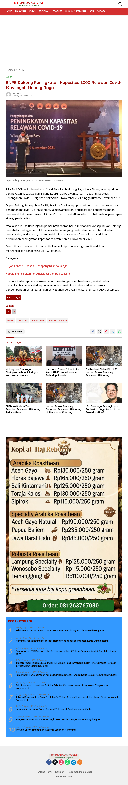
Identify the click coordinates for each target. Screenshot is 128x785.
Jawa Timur (38, 320)
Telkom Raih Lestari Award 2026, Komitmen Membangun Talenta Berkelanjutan (60, 630)
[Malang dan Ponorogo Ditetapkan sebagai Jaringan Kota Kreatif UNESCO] (24, 356)
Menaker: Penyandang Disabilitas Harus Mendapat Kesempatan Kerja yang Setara (62, 640)
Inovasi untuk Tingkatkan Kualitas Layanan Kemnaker (46, 729)
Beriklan (59, 771)
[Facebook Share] (93, 331)
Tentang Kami (44, 771)
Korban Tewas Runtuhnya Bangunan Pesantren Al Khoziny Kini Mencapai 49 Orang (63, 409)
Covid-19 (22, 320)
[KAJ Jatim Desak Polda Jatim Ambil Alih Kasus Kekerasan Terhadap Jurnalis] (64, 356)
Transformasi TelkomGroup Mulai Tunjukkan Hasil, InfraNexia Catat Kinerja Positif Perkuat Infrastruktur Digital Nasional (66, 664)
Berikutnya (13, 297)
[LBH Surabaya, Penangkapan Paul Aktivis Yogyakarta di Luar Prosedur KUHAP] (104, 393)
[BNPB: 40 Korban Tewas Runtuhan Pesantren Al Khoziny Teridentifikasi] (24, 393)
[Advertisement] (64, 39)
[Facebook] (49, 762)
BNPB (11, 320)
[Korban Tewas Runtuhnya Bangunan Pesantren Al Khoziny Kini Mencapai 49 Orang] (64, 393)
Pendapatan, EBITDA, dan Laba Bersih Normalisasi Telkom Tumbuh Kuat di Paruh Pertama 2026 (66, 653)
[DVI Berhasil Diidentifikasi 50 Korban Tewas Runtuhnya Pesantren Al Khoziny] (104, 356)
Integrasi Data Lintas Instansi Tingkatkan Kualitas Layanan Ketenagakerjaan (58, 719)
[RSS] (79, 762)
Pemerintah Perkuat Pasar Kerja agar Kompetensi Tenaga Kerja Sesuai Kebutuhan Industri (66, 674)
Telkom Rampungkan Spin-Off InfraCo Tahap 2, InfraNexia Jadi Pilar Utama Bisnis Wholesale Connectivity (67, 699)
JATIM (9, 76)
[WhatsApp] (67, 762)
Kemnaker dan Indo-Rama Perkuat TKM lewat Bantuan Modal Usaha (54, 709)
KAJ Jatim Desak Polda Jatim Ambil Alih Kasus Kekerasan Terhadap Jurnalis (62, 372)
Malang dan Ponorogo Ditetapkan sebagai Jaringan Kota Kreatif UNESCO (22, 372)
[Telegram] (73, 762)
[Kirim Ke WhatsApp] (119, 331)
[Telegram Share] (113, 331)
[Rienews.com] (28, 3)
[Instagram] (61, 762)
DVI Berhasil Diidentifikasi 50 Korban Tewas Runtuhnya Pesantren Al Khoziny (102, 372)
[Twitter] (55, 762)
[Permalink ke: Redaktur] (8, 94)
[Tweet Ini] (99, 331)
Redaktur (17, 93)
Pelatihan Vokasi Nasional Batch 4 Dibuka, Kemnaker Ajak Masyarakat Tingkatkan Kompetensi (62, 687)
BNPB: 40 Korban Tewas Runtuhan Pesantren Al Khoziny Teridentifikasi (23, 409)
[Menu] (8, 4)
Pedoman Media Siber (80, 771)
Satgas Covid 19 (58, 320)
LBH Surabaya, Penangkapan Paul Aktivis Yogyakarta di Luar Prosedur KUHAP (103, 409)
